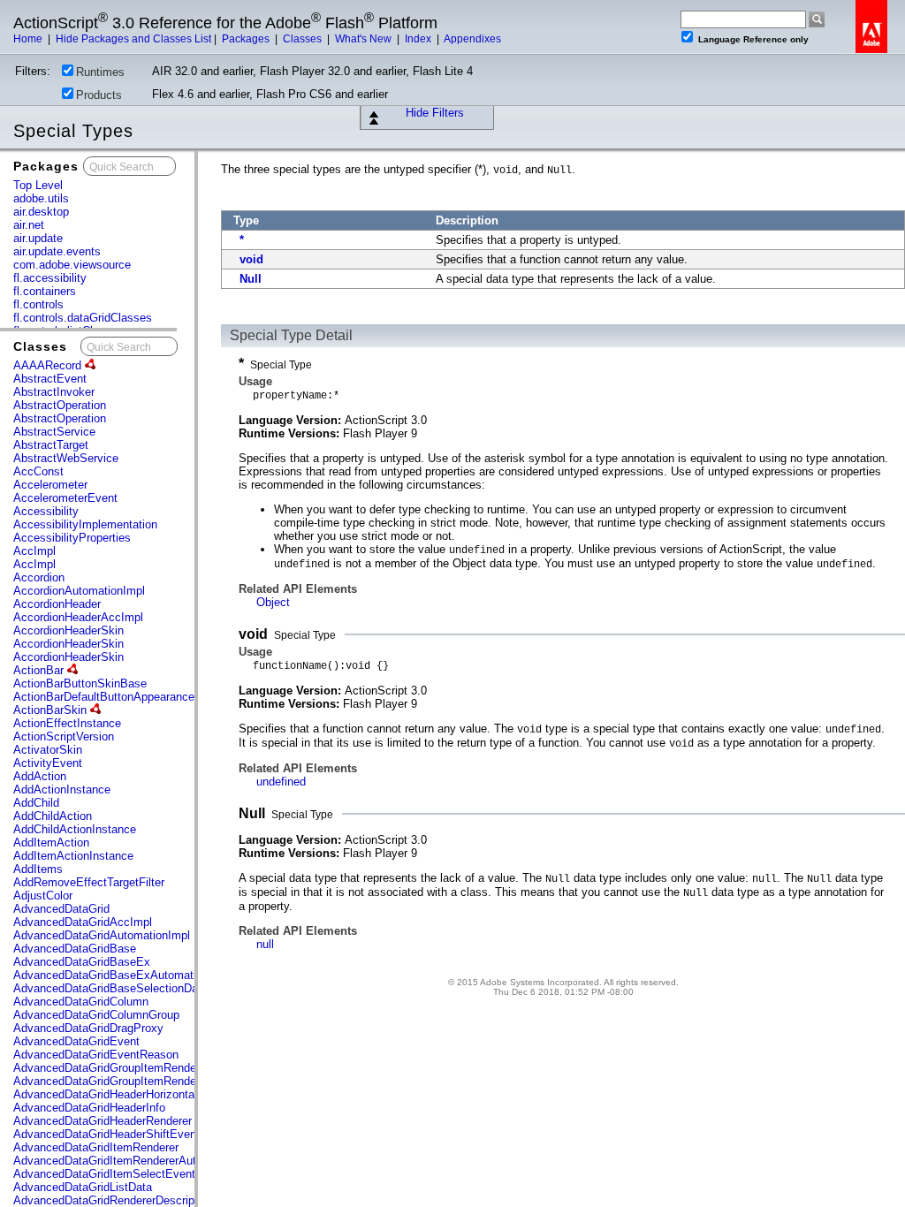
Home (29, 39)
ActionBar (40, 670)
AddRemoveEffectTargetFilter (88, 882)
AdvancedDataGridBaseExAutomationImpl (122, 975)
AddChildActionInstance (74, 829)
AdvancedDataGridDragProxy (88, 1028)
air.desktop (41, 211)
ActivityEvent (47, 763)
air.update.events (57, 251)
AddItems (38, 869)
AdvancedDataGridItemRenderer (96, 1147)
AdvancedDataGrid (61, 908)
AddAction (39, 776)
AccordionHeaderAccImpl (78, 617)
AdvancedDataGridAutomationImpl (101, 935)
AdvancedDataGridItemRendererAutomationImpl (136, 1160)
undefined (281, 781)
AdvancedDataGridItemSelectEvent (104, 1173)
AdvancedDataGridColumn (80, 1001)
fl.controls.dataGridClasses (82, 317)
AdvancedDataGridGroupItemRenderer (111, 1067)
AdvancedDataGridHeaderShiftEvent (106, 1134)
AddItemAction (51, 842)
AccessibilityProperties (72, 537)
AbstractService (54, 431)
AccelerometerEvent (65, 498)
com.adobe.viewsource (72, 264)
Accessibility (46, 511)
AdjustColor (42, 895)
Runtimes (100, 72)
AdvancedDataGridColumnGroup (96, 1014)
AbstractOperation (59, 405)
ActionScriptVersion (63, 736)
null (265, 944)
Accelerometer (50, 484)
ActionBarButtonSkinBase (80, 683)
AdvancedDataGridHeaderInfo (89, 1107)
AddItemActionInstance (73, 855)
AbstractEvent (50, 378)
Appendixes (472, 39)
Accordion (39, 577)
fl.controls (38, 304)
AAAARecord (49, 365)
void (251, 259)
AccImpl (34, 551)
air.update (38, 238)
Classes (303, 39)
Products (99, 95)
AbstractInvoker (54, 392)
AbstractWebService (65, 458)
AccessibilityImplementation (85, 524)
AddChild (36, 802)
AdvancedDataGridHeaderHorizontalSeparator (130, 1094)
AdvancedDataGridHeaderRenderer (102, 1120)
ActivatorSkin (47, 749)
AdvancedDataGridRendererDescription (113, 1200)
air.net (28, 225)
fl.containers (44, 291)
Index (419, 39)
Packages (247, 39)
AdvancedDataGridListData (82, 1187)
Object (273, 602)
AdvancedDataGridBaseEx (81, 961)
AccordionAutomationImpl (79, 590)
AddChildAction (52, 816)
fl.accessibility (50, 278)
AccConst (38, 471)
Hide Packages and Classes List (133, 39)
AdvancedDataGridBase (74, 948)
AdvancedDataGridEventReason (96, 1054)
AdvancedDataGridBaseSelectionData (110, 988)
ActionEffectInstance (67, 723)
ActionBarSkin (51, 710)
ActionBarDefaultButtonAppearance (105, 696)
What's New (364, 39)
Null (251, 278)
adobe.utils (41, 198)
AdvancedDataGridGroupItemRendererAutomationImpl (151, 1081)
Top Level (38, 185)
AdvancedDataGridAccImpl (82, 922)
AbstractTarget (50, 445)
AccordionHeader (57, 604)
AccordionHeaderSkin (68, 630)
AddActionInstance (61, 789)
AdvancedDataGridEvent (76, 1041)
